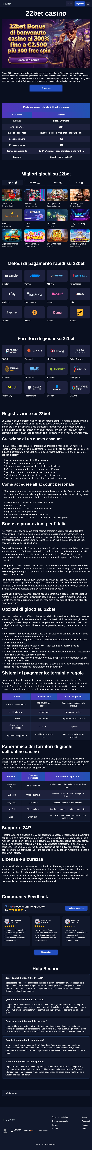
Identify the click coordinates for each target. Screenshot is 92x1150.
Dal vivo (33, 183)
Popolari (10, 183)
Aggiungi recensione (76, 908)
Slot (78, 183)
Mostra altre (46, 952)
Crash (55, 183)
